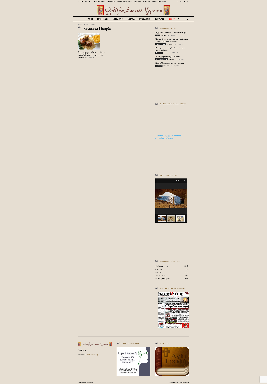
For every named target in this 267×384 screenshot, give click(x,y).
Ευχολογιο (144, 19)
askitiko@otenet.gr (92, 354)
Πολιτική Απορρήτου (159, 1)
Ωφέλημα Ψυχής (160, 44)
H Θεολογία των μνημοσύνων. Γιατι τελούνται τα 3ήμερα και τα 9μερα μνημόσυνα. (171, 40)
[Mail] (180, 1)
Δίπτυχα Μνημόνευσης (124, 1)
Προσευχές (159, 53)
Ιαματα (131, 19)
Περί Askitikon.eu (173, 382)
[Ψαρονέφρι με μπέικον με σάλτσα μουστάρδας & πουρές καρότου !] (95, 41)
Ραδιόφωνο (146, 1)
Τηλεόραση (137, 1)
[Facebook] (177, 1)
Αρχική (91, 19)
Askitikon (81, 57)
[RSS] (184, 1)
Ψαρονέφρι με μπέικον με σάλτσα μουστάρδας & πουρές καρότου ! (91, 53)
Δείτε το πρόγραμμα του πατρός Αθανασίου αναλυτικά (168, 137)
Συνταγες (159, 19)
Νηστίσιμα (159, 65)
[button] (186, 19)
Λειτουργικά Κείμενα (161, 59)
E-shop (172, 19)
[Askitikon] (133, 10)
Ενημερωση (102, 19)
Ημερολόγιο (111, 1)
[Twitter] (187, 1)
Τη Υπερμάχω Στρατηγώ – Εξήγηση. (167, 56)
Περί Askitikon (99, 1)
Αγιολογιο (118, 19)
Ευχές (157, 35)
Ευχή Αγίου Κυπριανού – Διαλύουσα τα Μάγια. (171, 33)
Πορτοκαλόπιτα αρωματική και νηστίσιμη (169, 63)
